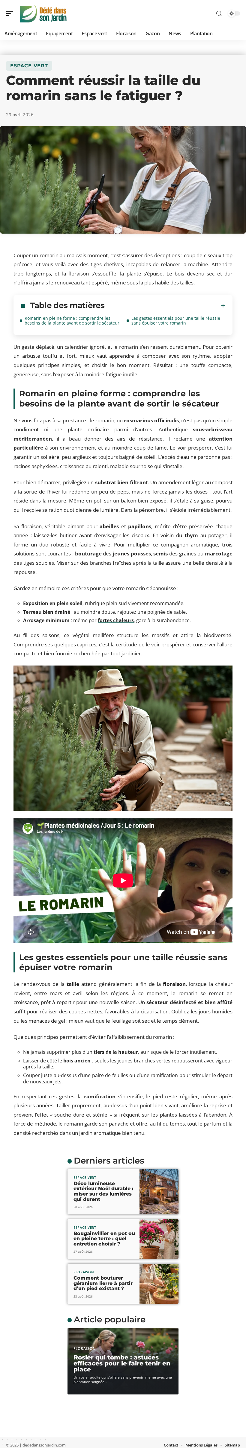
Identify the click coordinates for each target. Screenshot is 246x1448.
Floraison (84, 1272)
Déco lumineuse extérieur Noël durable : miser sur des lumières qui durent (104, 1191)
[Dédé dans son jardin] (43, 13)
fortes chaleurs (116, 620)
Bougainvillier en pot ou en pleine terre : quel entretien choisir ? (104, 1239)
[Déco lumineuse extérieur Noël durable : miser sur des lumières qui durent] (159, 1191)
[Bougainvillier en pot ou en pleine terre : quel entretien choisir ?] (159, 1239)
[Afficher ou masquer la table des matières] (165, 305)
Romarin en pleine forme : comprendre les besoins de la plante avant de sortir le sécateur (72, 320)
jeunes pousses (132, 553)
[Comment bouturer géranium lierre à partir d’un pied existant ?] (159, 1284)
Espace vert (29, 65)
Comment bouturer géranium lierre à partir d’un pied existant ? (103, 1283)
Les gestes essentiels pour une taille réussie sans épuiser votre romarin (175, 320)
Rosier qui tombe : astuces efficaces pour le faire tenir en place (122, 1363)
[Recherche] (219, 13)
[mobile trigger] (11, 13)
